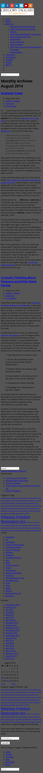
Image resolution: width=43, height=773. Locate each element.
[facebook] (8, 7)
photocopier (37, 511)
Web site (28, 530)
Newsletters (15, 39)
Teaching (10, 575)
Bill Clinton (20, 498)
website (34, 530)
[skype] (21, 7)
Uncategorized (12, 580)
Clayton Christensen (22, 500)
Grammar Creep (11, 93)
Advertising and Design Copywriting (25, 34)
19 (5, 678)
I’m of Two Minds (13, 483)
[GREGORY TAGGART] (17, 14)
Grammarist (10, 508)
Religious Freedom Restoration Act (15, 519)
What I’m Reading (13, 491)
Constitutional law (13, 547)
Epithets (9, 552)
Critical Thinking (13, 550)
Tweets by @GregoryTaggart (13, 471)
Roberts (7, 525)
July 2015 (9, 610)
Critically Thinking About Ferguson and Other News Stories (19, 281)
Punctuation (11, 570)
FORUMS (9, 60)
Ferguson (28, 506)
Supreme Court (10, 528)
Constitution (31, 500)
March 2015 (11, 620)
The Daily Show (20, 528)
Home (8, 752)
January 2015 (11, 625)
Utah (8, 583)
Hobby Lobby (28, 508)
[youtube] (26, 7)
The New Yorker (37, 528)
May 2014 (10, 645)
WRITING (10, 24)
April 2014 (10, 648)
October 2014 (11, 633)
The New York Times (7, 530)
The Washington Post (19, 530)
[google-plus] (12, 7)
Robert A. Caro (30, 522)
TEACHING (10, 54)
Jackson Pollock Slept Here (17, 480)
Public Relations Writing (20, 37)
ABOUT (9, 65)
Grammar (10, 103)
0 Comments (11, 106)
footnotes (4, 508)
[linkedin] (17, 7)
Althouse (14, 498)
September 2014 (13, 635)
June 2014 (10, 643)
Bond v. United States (30, 498)
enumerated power (19, 506)
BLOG (8, 19)
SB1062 (12, 525)
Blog (8, 759)
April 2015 (10, 617)
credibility (18, 503)
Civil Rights (10, 542)
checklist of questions (10, 335)
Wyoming (10, 596)
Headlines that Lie (13, 557)
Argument (10, 295)
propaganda (4, 513)
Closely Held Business (15, 545)
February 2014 (12, 653)
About (8, 764)
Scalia (16, 525)
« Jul (3, 684)
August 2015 (11, 607)
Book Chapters (16, 44)
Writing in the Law (13, 593)
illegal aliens (35, 508)
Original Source (12, 565)
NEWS (8, 21)
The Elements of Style (15, 578)
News (8, 562)
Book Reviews (16, 52)
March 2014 (11, 651)
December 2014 (12, 628)
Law (7, 560)
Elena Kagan (8, 506)
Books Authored (17, 42)
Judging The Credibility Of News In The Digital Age (20, 304)
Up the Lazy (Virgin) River (16, 478)
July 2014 (9, 640)
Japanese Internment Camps (9, 511)
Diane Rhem (32, 503)
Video (8, 585)
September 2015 (13, 604)
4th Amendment (6, 498)
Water (8, 588)
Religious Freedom (13, 573)
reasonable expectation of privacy (19, 513)
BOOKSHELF (11, 57)
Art (7, 539)
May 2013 (10, 658)
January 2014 (11, 656)
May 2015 (10, 615)
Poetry (8, 568)
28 (10, 681)
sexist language (23, 525)
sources (30, 525)
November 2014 (12, 630)
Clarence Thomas (10, 500)
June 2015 (10, 612)
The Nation (28, 528)
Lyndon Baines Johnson (25, 511)
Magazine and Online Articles (22, 26)
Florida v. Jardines (36, 506)
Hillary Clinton (19, 508)
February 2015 (12, 622)
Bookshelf (10, 762)
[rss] (30, 7)
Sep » (13, 684)
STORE (8, 62)
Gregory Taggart (13, 101)
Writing (39, 530)
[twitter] (3, 7)
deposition (24, 503)
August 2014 (11, 638)
